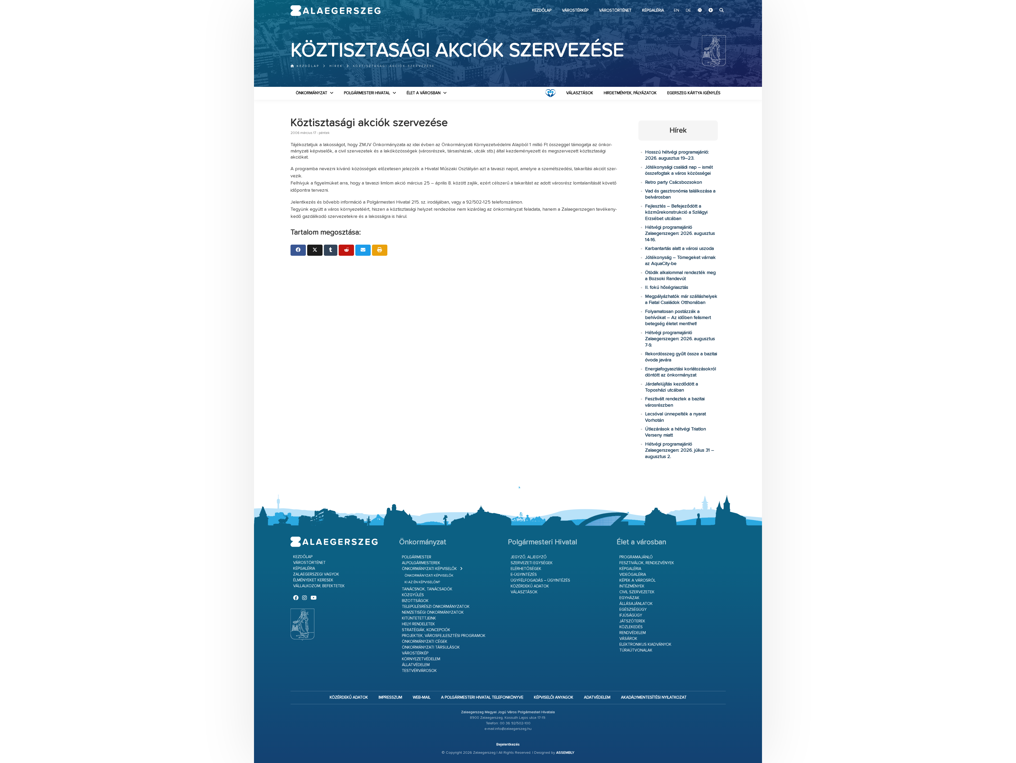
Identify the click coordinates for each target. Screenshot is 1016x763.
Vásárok (628, 639)
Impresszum (390, 697)
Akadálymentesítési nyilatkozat (654, 697)
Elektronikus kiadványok (645, 645)
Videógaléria (632, 575)
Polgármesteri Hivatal (367, 93)
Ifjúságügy (630, 615)
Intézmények (632, 586)
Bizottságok (415, 601)
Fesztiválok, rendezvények (646, 563)
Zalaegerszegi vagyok (316, 574)
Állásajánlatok (636, 604)
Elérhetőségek (526, 569)
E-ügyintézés (524, 575)
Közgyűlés (413, 595)
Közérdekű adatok (530, 586)
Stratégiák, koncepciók (426, 630)
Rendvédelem (632, 633)
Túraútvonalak (635, 650)
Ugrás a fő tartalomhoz (712, 2)
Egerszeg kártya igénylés (693, 93)
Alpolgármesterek (421, 563)
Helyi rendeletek (418, 624)
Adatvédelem (597, 697)
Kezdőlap (541, 10)
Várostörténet (615, 10)
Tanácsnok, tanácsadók (427, 589)
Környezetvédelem (421, 659)
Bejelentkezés (508, 744)
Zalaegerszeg (336, 10)
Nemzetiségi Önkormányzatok (433, 612)
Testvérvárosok (419, 671)
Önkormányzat (311, 93)
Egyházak (629, 598)
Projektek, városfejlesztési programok (444, 636)
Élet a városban (424, 93)
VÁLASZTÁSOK (579, 93)
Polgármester (416, 557)
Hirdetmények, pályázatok (630, 93)
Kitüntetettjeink (419, 618)
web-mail (421, 697)
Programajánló (636, 557)
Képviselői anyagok (553, 697)
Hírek (336, 66)
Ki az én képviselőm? (422, 582)
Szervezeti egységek (532, 563)
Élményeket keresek (313, 580)
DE (688, 10)
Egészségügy (633, 610)
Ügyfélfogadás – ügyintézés (540, 580)
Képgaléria (653, 10)
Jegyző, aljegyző (529, 557)
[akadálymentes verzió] (710, 10)
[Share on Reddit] (346, 250)
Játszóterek (632, 621)
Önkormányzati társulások (431, 647)
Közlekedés (631, 627)
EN (676, 10)
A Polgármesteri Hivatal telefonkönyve (482, 697)
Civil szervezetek (637, 592)
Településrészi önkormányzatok (436, 607)
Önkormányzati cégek (424, 642)
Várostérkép (575, 10)
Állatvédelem (416, 665)
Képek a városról (637, 580)
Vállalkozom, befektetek (319, 586)
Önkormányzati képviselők (429, 569)
